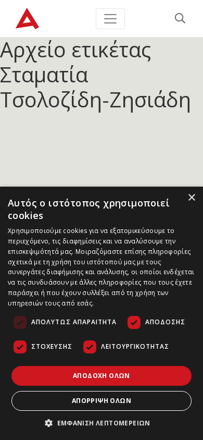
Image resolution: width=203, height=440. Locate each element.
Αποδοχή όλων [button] (101, 375)
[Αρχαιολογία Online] (27, 18)
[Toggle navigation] (110, 18)
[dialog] (101, 313)
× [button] (191, 198)
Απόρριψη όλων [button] (101, 400)
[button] (101, 423)
